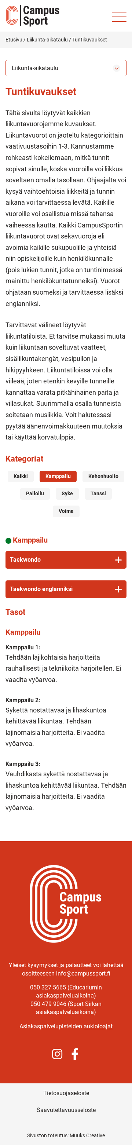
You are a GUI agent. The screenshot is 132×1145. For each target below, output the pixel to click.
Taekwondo (25, 559)
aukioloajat (98, 1026)
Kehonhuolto (103, 476)
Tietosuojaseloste (66, 1093)
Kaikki (21, 476)
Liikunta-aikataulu (47, 40)
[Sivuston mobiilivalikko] (119, 17)
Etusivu (14, 40)
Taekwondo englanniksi (41, 589)
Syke (67, 493)
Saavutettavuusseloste (66, 1109)
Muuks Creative (87, 1135)
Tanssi (98, 493)
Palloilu (35, 493)
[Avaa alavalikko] (116, 68)
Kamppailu (58, 476)
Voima (66, 511)
